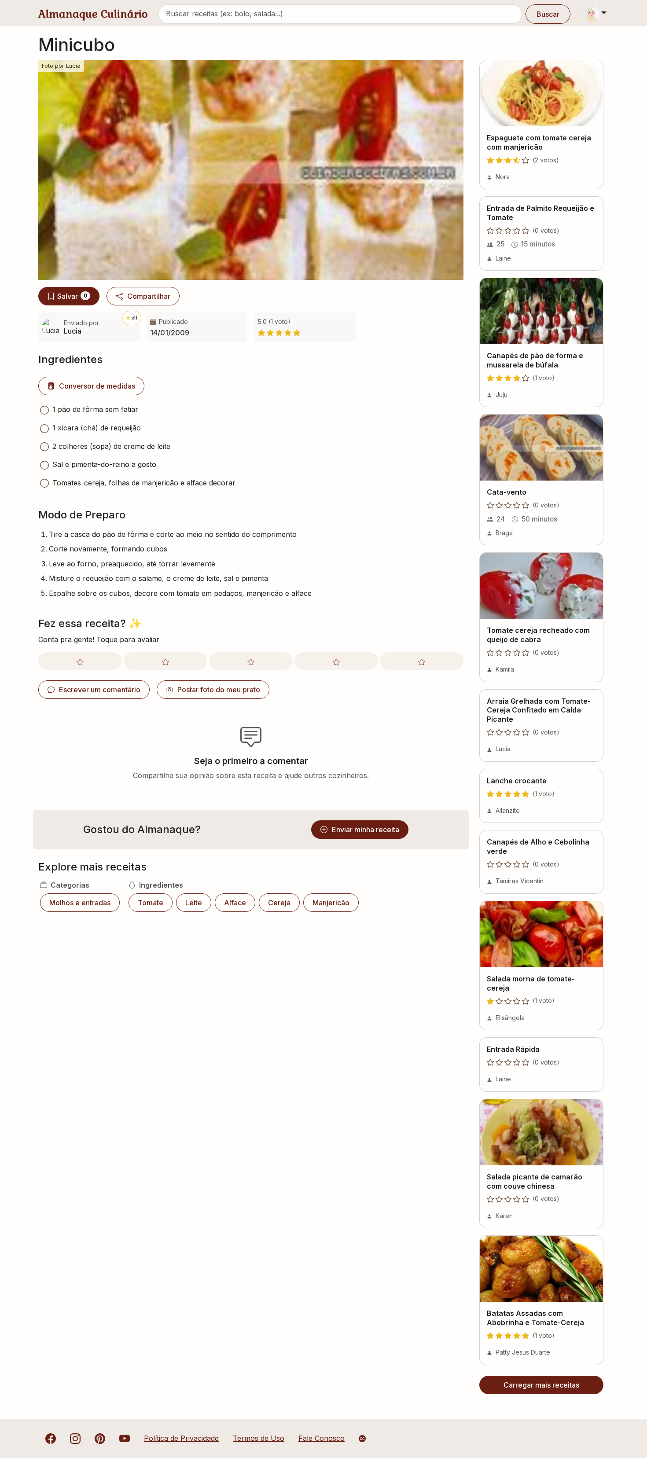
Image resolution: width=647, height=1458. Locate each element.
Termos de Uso (258, 1438)
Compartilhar (148, 296)
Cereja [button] (279, 902)
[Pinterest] (100, 1438)
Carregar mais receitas (541, 1385)
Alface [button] (235, 902)
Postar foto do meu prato (218, 689)
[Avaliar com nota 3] (251, 661)
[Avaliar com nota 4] (336, 661)
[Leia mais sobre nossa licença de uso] (362, 1438)
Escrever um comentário (99, 689)
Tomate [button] (150, 902)
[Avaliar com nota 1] (80, 661)
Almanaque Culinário (93, 14)
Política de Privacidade (181, 1438)
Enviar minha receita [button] (365, 829)
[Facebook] (50, 1438)
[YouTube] (124, 1438)
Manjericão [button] (330, 902)
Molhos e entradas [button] (79, 902)
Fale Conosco (321, 1438)
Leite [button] (193, 902)
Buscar (548, 14)
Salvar (72, 296)
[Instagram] (75, 1438)
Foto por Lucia (61, 65)
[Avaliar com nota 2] (165, 661)
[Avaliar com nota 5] (421, 661)
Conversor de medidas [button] (97, 386)
